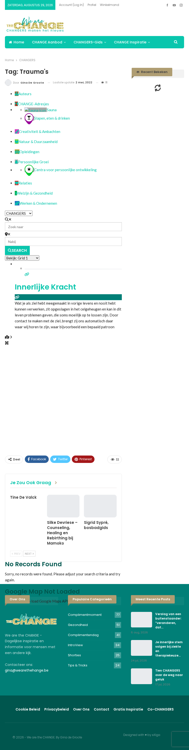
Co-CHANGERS (160, 709)
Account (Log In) (71, 5)
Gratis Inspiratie (128, 709)
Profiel (92, 5)
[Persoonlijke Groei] (16, 162)
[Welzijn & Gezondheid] (16, 193)
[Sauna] (36, 110)
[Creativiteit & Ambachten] (17, 131)
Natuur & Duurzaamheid (38, 141)
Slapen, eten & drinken (52, 118)
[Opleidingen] (17, 151)
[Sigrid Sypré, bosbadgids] (100, 506)
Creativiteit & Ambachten (39, 131)
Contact (101, 709)
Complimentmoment (85, 614)
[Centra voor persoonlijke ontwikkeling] (29, 170)
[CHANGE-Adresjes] (16, 104)
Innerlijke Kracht (45, 287)
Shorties (74, 655)
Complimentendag (83, 635)
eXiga (156, 735)
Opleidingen (29, 151)
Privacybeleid (56, 709)
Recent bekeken (154, 72)
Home (19, 42)
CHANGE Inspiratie (130, 42)
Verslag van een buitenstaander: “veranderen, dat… (168, 620)
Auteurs (25, 93)
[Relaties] (16, 183)
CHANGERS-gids (88, 42)
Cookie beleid (28, 709)
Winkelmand (109, 5)
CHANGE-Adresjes (33, 104)
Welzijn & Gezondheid (35, 193)
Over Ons (81, 709)
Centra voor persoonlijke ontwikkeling (65, 170)
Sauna (52, 110)
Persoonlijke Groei (33, 162)
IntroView (75, 645)
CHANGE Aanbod (47, 42)
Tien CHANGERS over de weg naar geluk (169, 674)
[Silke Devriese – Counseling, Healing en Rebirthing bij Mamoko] (63, 506)
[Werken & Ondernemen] (17, 203)
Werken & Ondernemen (38, 203)
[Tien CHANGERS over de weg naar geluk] (141, 676)
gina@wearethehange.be (26, 670)
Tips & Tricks (77, 665)
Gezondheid (78, 624)
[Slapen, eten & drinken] (29, 118)
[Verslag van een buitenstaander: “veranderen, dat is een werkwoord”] (141, 620)
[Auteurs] (16, 93)
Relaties (25, 183)
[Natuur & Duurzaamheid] (16, 141)
